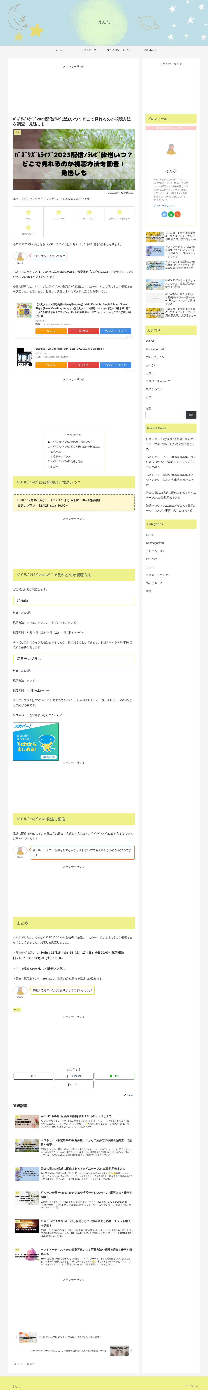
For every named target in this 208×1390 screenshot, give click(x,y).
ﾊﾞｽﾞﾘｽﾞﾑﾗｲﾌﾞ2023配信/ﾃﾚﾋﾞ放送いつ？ (71, 441)
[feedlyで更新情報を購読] (171, 214)
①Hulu (57, 451)
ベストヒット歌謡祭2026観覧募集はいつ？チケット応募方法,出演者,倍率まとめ (170, 479)
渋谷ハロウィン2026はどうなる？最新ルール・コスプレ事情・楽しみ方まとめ (171, 508)
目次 (69, 434)
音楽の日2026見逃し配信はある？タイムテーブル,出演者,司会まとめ (171, 495)
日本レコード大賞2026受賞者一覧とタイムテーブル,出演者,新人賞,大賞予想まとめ (171, 444)
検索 (148, 408)
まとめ (54, 466)
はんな (171, 171)
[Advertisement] (74, 90)
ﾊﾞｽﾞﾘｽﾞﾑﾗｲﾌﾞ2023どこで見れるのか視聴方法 (75, 446)
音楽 (18, 1009)
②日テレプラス (62, 456)
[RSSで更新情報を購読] (178, 214)
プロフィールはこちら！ (165, 205)
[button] (74, 1084)
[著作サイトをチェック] (164, 214)
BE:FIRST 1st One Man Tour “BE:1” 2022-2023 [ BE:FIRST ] (69, 348)
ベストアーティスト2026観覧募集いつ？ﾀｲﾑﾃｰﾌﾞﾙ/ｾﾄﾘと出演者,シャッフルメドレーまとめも (171, 461)
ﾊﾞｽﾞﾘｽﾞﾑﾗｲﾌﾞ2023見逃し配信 (66, 461)
